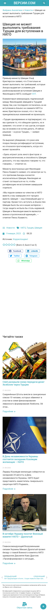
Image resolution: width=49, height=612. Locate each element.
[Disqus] (24, 300)
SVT (34, 94)
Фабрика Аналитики (12, 10)
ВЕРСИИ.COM (24, 3)
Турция (30, 228)
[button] (5, 3)
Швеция (38, 228)
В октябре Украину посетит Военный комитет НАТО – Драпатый (23, 535)
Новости (28, 10)
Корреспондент (20, 239)
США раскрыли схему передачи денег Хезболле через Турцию (24, 383)
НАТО (23, 228)
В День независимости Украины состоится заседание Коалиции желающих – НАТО (20, 459)
